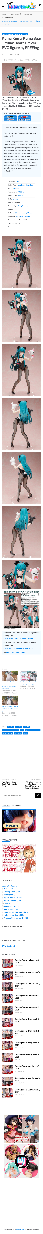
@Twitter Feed (8, 946)
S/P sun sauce (20, 213)
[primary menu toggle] (3, 6)
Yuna (17, 182)
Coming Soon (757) (12, 891)
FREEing (5, 97)
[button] (21, 262)
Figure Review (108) (13, 900)
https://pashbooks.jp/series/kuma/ (18, 638)
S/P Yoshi (28, 213)
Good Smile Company (15, 652)
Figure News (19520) (13, 897)
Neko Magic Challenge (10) (16, 912)
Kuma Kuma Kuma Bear (23, 103)
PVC (16, 209)
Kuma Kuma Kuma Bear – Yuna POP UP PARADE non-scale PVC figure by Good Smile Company (10, 709)
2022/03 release (8, 34)
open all (5, 886)
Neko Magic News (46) (14, 915)
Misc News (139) (11, 909)
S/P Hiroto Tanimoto (23, 216)
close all (14, 886)
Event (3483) (9, 894)
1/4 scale (25, 100)
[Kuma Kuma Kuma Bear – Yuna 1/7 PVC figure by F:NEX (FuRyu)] (28, 675)
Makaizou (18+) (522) (13, 906)
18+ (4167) (9, 889)
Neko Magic (20, 1229)
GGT (5, 54)
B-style (20, 196)
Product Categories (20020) (16, 918)
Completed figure (21, 34)
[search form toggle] (40, 5)
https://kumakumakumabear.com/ (18, 648)
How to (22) (9, 903)
